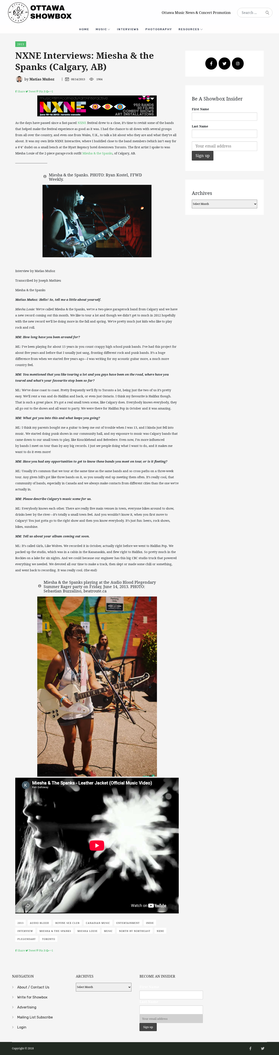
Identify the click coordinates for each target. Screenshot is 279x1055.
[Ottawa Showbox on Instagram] (238, 63)
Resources (189, 29)
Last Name (200, 126)
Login (21, 1027)
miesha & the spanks (55, 931)
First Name (200, 109)
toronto (48, 939)
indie (150, 923)
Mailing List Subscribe (35, 1017)
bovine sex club (67, 923)
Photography (158, 29)
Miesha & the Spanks (97, 153)
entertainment (128, 923)
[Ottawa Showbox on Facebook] (211, 63)
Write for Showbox (32, 997)
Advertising (26, 1007)
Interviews (128, 29)
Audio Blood (39, 923)
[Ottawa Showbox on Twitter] (224, 63)
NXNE (82, 123)
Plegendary (26, 939)
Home (84, 29)
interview (25, 931)
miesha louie (87, 931)
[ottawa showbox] (39, 12)
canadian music (98, 923)
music (108, 931)
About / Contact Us (33, 987)
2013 (20, 44)
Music (101, 29)
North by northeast (134, 931)
